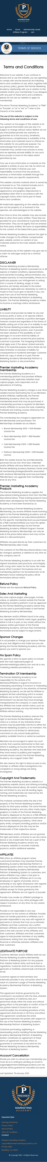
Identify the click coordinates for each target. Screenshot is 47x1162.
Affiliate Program (20, 32)
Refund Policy (30, 587)
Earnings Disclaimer (10, 1122)
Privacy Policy (7, 1125)
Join (32, 32)
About (17, 29)
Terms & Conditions (9, 1132)
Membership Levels (32, 29)
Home (9, 29)
